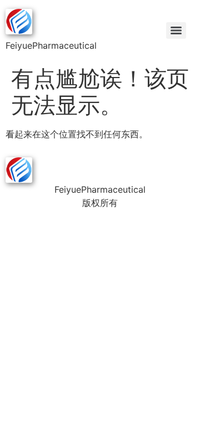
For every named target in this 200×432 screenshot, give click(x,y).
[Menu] (176, 30)
